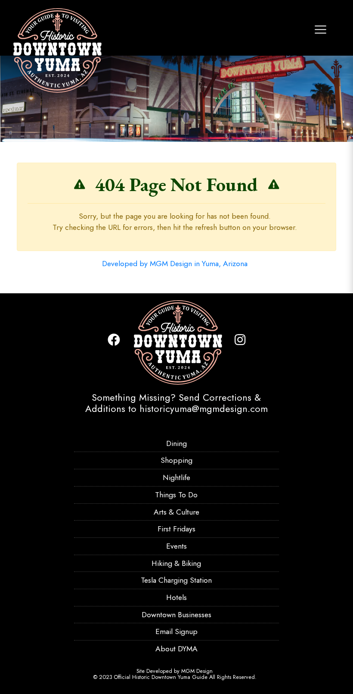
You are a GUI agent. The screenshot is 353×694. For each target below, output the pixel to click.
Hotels (176, 597)
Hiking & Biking (176, 563)
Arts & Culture (176, 512)
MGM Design (197, 671)
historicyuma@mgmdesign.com (203, 408)
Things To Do (176, 494)
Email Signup (176, 631)
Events (176, 546)
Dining (176, 443)
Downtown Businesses (176, 614)
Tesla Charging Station (176, 580)
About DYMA (176, 648)
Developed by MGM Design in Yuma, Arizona (175, 263)
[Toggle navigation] (320, 29)
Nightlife (176, 477)
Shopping (176, 460)
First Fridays (176, 528)
